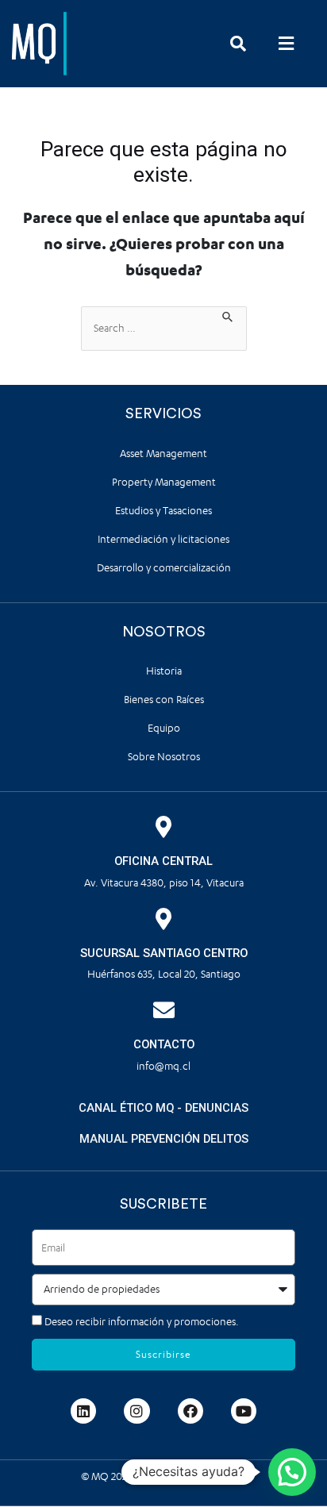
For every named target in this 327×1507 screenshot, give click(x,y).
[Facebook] (190, 1411)
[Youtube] (243, 1411)
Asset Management (163, 453)
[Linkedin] (83, 1411)
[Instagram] (136, 1411)
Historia (164, 671)
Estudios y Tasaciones (163, 511)
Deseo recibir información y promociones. (141, 1322)
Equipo (164, 728)
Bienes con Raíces (164, 699)
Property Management (164, 482)
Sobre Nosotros (164, 757)
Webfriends (218, 1476)
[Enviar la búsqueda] (228, 315)
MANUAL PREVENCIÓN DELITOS (163, 1139)
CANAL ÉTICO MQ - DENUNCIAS (163, 1108)
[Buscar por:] (164, 328)
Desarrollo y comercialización (164, 568)
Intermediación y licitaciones (163, 539)
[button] (286, 43)
